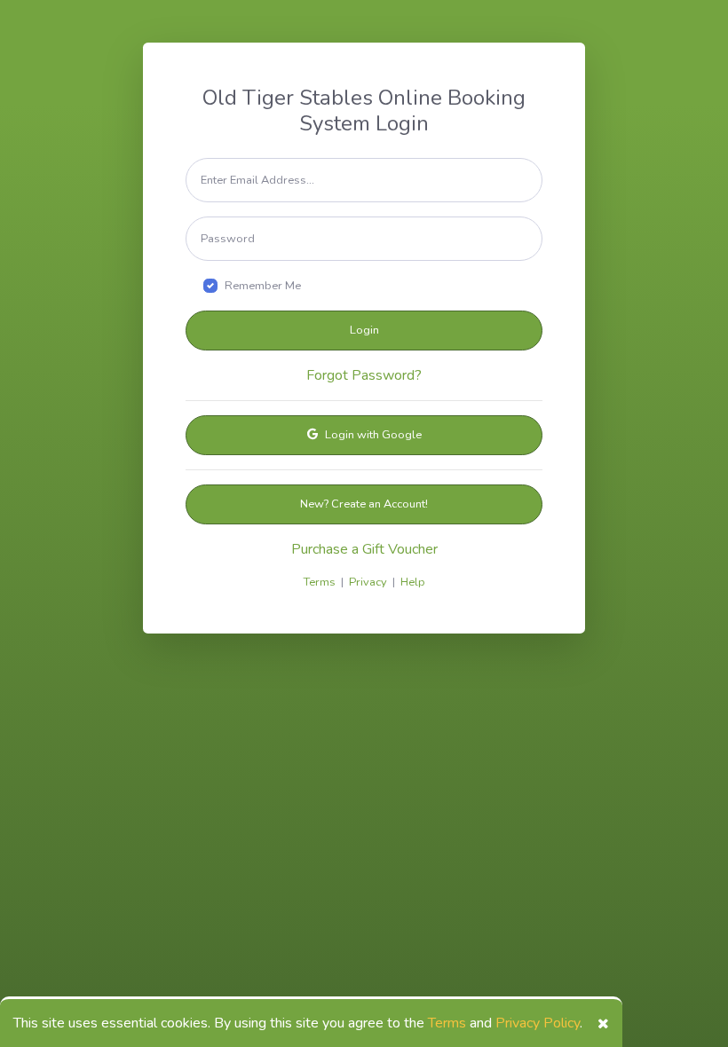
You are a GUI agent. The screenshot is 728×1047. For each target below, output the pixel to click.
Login (364, 330)
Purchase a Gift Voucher (364, 549)
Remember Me (263, 286)
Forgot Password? (364, 375)
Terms (447, 1023)
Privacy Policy (537, 1023)
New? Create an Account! (364, 504)
